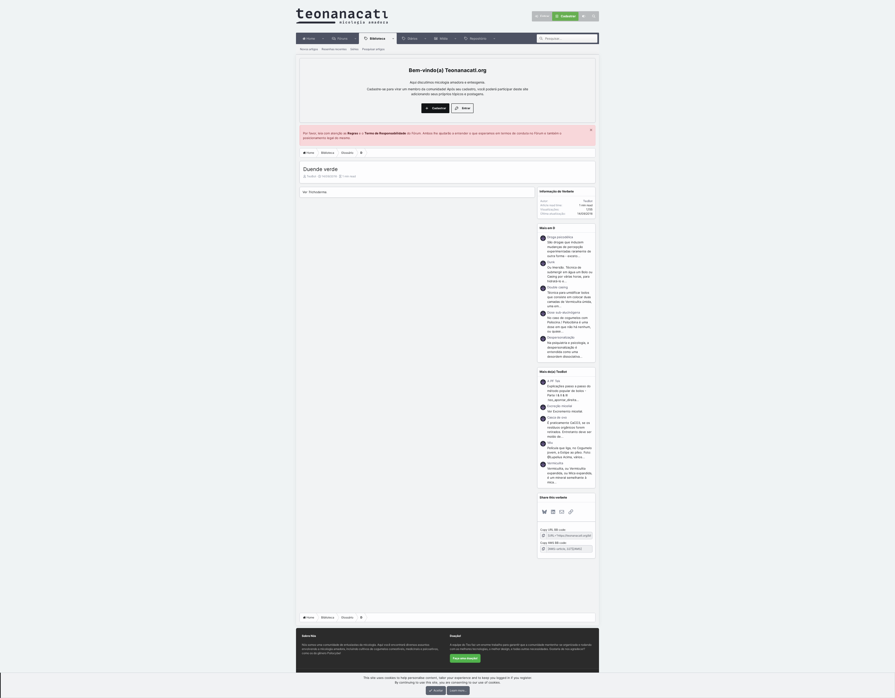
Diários (412, 38)
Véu (550, 442)
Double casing (557, 287)
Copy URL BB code (552, 529)
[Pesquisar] (594, 16)
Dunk (551, 262)
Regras (353, 133)
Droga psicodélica (560, 237)
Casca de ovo (557, 417)
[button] (323, 38)
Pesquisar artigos (373, 49)
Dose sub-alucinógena (563, 312)
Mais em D (547, 228)
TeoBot (311, 176)
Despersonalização (561, 337)
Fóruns (342, 38)
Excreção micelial (559, 406)
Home (310, 38)
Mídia (444, 38)
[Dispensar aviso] (590, 130)
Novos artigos (309, 49)
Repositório (478, 38)
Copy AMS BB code (553, 542)
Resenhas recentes (334, 49)
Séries (354, 49)
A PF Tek (553, 381)
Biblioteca (377, 38)
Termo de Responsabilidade (385, 133)
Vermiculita (555, 463)
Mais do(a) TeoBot (553, 371)
